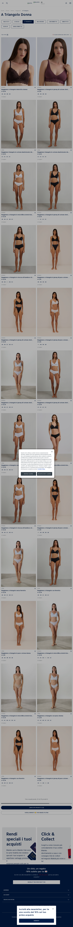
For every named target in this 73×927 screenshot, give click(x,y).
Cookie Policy (41, 469)
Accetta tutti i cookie (44, 474)
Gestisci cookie (28, 474)
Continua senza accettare (52, 452)
